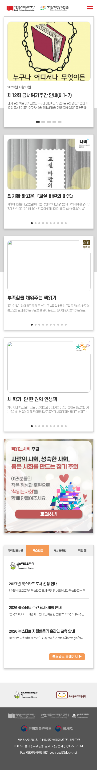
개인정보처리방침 (27, 740)
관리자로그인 (72, 740)
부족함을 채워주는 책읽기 (31, 298)
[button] (38, 122)
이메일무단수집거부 (51, 740)
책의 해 (82, 550)
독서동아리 (59, 550)
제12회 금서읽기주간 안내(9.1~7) (39, 95)
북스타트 (37, 550)
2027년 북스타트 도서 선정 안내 (33, 584)
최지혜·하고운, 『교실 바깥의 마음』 (40, 196)
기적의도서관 (15, 550)
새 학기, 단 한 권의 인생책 (32, 399)
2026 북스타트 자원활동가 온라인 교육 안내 (42, 631)
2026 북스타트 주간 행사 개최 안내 (35, 608)
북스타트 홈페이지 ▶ (67, 657)
